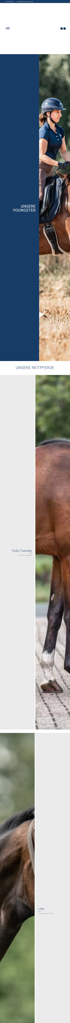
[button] (52, 28)
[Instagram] (64, 28)
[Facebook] (61, 28)
